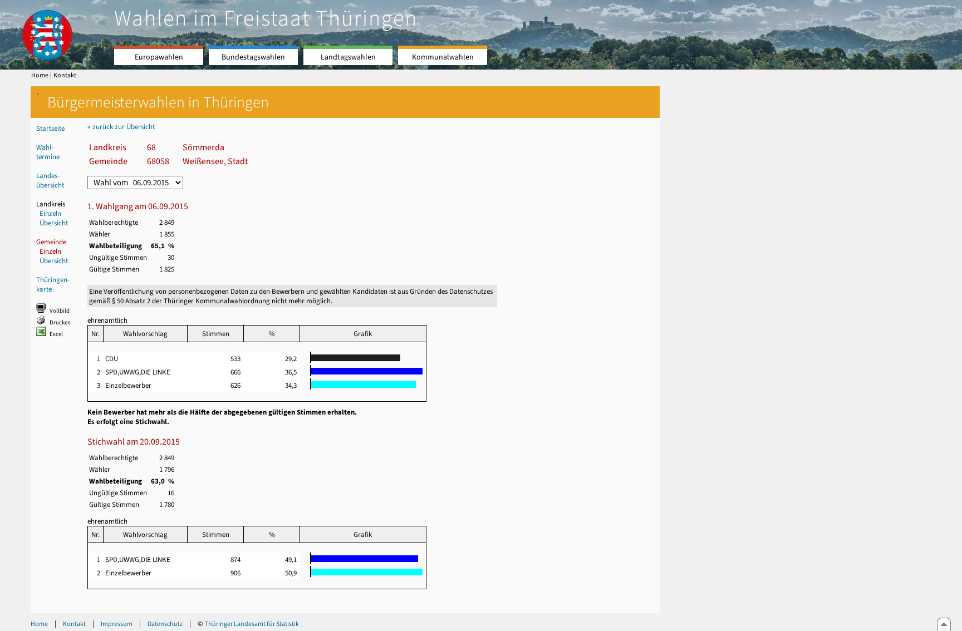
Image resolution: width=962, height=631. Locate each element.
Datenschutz (165, 623)
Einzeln (50, 213)
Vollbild (60, 311)
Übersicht (54, 223)
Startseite (50, 128)
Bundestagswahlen (253, 57)
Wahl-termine (48, 151)
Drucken (60, 322)
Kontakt (64, 75)
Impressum (116, 623)
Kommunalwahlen (443, 57)
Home (39, 75)
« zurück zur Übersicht (121, 126)
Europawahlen (159, 57)
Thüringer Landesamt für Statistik (252, 623)
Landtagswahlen (348, 57)
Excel (56, 334)
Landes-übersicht (50, 180)
